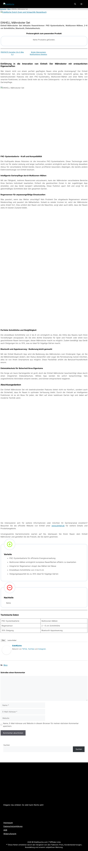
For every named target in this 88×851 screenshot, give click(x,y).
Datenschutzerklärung (12, 826)
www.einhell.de (58, 526)
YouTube (31, 649)
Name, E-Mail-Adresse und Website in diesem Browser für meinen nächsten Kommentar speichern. (41, 724)
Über (3, 640)
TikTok (24, 649)
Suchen (6, 745)
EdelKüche (17, 645)
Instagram (42, 649)
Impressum (8, 822)
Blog (9, 9)
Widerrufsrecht (9, 834)
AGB (5, 830)
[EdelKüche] (6, 657)
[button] (75, 4)
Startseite (3, 9)
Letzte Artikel (12, 640)
